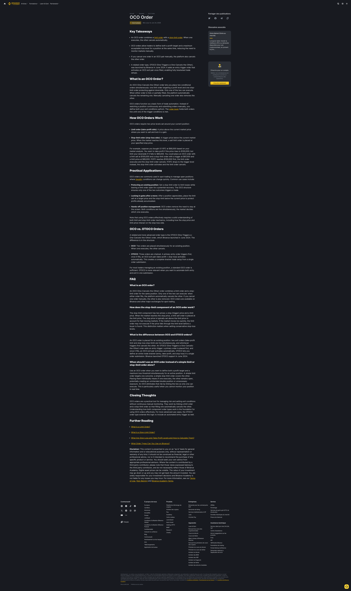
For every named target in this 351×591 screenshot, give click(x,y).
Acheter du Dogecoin (194, 560)
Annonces (147, 510)
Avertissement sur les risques (153, 539)
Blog (145, 534)
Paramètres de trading (217, 545)
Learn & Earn (192, 526)
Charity (168, 532)
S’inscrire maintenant (219, 83)
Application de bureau (150, 547)
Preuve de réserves (216, 517)
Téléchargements (149, 544)
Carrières (147, 507)
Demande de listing (194, 509)
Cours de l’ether (193, 536)
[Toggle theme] (347, 3)
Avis (145, 542)
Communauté (148, 537)
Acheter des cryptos (172, 509)
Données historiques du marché (220, 514)
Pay (167, 512)
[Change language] (342, 3)
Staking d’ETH (170, 525)
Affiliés (212, 505)
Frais (212, 537)
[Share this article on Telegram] (221, 18)
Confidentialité (148, 529)
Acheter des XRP (193, 557)
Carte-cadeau (170, 517)
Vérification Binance (216, 543)
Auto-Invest (169, 522)
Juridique (147, 518)
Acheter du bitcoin (193, 552)
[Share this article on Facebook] (215, 18)
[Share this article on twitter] (209, 18)
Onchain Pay (192, 517)
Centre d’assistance (216, 530)
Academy (169, 514)
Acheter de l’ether (193, 562)
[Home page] (14, 3)
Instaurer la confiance (150, 532)
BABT (168, 527)
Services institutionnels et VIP (197, 512)
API (212, 540)
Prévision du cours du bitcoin (197, 547)
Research (169, 530)
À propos (147, 505)
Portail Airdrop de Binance (218, 548)
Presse (146, 515)
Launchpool (169, 519)
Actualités (147, 513)
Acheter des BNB (193, 555)
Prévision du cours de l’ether (196, 549)
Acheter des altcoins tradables (197, 565)
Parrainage (214, 507)
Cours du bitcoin (193, 533)
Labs (189, 514)
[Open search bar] (337, 3)
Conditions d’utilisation (193, 580)
